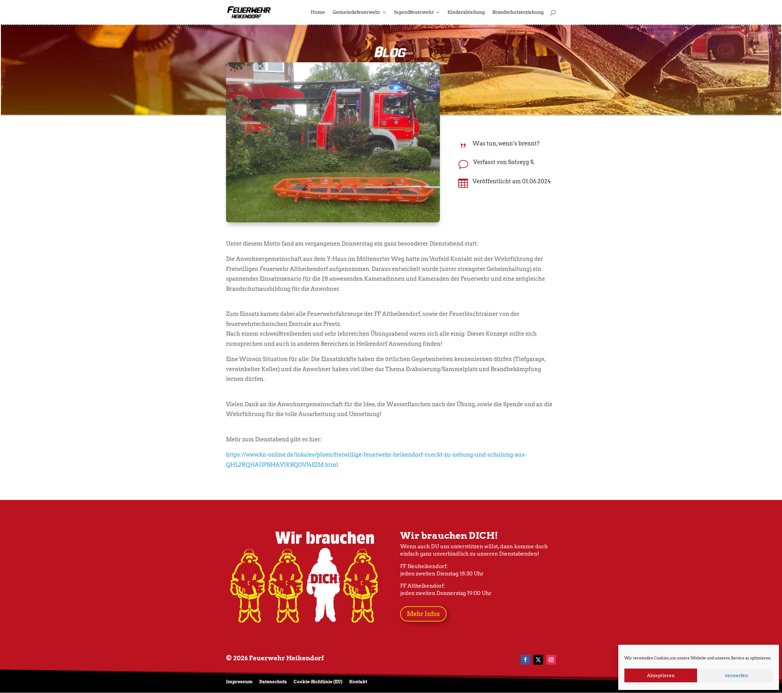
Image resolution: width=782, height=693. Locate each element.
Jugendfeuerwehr (414, 12)
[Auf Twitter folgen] (538, 660)
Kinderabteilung (466, 12)
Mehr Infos (423, 614)
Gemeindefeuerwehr (356, 12)
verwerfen (736, 675)
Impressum (239, 682)
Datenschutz (273, 682)
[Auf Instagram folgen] (551, 660)
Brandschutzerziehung (518, 12)
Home (318, 12)
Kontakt (358, 682)
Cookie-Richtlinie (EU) (318, 682)
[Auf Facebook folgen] (525, 660)
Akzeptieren (661, 675)
